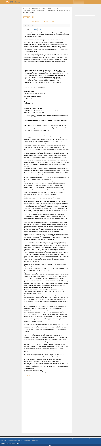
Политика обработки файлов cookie (10, 443)
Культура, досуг (36, 8)
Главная (69, 2)
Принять (50, 445)
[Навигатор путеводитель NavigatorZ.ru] (13, 2)
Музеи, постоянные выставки (50, 8)
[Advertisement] (46, 391)
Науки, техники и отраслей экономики (33, 10)
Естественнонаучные (51, 10)
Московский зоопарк (43, 21)
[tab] (26, 29)
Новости (89, 2)
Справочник (79, 2)
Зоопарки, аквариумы (64, 10)
